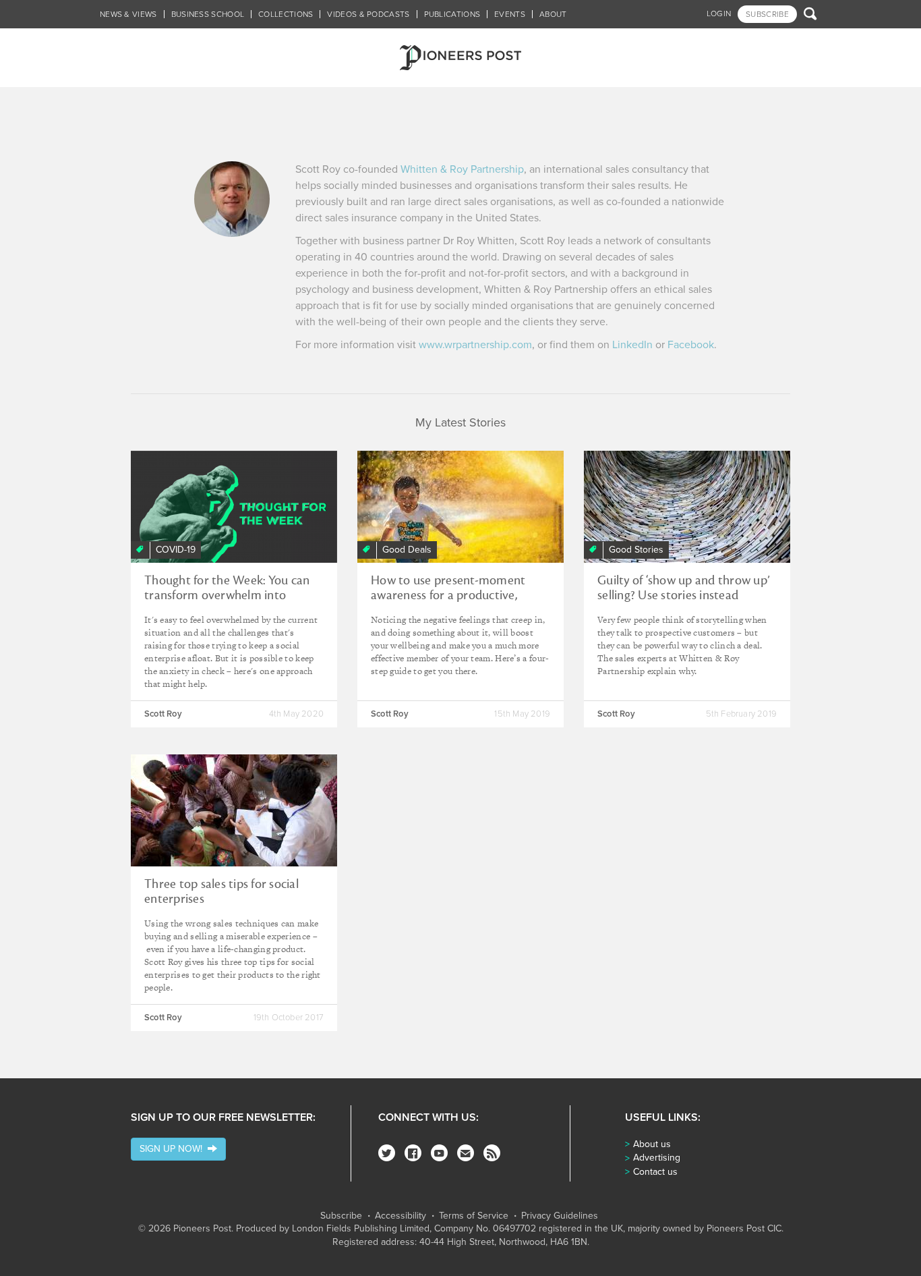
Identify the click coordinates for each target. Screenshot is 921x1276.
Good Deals (407, 549)
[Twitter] (386, 1152)
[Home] (460, 57)
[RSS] (491, 1152)
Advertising (656, 1157)
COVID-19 (176, 549)
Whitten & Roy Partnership (462, 169)
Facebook (690, 345)
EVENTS (509, 14)
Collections (285, 14)
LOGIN (719, 13)
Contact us (655, 1171)
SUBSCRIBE (767, 14)
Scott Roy (163, 714)
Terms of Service (473, 1216)
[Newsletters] (465, 1152)
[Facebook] (413, 1152)
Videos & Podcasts (368, 14)
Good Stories (636, 549)
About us (652, 1144)
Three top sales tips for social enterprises (221, 891)
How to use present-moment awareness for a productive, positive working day (448, 595)
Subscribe (341, 1216)
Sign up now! (174, 1149)
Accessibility (400, 1216)
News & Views (128, 14)
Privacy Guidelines (559, 1216)
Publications (452, 14)
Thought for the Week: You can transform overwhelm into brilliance (226, 595)
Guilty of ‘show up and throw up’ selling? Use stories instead (683, 587)
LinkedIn (632, 345)
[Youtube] (439, 1152)
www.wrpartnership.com (475, 345)
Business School (208, 14)
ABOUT (553, 14)
